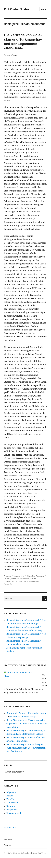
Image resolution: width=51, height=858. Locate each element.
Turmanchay (22, 581)
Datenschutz (10, 827)
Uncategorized (13, 813)
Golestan (7, 578)
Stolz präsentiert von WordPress (33, 853)
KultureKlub (30, 576)
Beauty (9, 795)
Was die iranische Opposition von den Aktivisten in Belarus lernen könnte (26, 723)
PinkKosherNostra (16, 9)
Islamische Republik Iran (20, 578)
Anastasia (7, 576)
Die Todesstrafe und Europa (22, 716)
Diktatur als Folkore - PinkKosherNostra (26, 713)
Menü (43, 9)
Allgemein (11, 792)
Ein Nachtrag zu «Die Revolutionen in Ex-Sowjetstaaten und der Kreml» (26, 748)
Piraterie (33, 578)
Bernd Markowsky (15, 720)
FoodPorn (11, 799)
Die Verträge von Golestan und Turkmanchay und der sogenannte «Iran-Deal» (23, 41)
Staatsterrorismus (10, 581)
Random (10, 806)
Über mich (8, 845)
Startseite (8, 839)
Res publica (40, 576)
